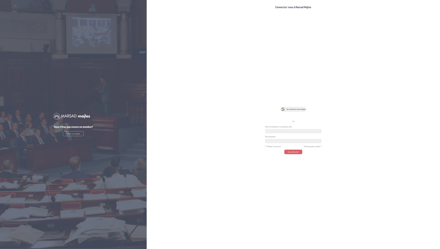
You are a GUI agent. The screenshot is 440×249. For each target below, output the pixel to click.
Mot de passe (270, 136)
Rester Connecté (274, 146)
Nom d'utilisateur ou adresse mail (278, 126)
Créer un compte (73, 133)
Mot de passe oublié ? (313, 146)
